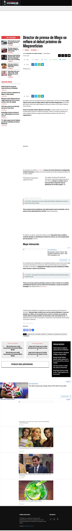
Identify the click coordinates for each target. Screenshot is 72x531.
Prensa (27, 50)
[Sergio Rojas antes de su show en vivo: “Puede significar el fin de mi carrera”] (4, 73)
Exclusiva (10, 45)
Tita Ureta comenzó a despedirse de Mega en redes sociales (13, 49)
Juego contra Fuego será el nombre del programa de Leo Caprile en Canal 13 (37, 354)
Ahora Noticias (30, 334)
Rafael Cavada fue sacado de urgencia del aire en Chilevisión (14, 42)
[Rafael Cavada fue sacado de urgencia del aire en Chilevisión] (4, 42)
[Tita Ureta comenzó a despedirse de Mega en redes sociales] (4, 50)
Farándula (10, 61)
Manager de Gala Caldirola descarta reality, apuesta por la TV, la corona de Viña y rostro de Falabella (14, 57)
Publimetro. (44, 286)
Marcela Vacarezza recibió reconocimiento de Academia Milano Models (12, 354)
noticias (64, 334)
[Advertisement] (36, 21)
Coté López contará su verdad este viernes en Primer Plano (13, 65)
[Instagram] (54, 519)
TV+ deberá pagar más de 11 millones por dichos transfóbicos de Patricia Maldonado (10, 121)
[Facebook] (59, 55)
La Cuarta (40, 170)
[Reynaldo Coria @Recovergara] (7, 364)
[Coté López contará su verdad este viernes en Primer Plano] (4, 66)
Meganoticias (58, 334)
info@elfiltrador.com (29, 526)
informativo (50, 334)
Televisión (10, 52)
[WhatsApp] (66, 55)
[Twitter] (62, 55)
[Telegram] (69, 55)
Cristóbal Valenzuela (41, 334)
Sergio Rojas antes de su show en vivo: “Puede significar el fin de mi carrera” (13, 73)
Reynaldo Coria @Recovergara (34, 53)
